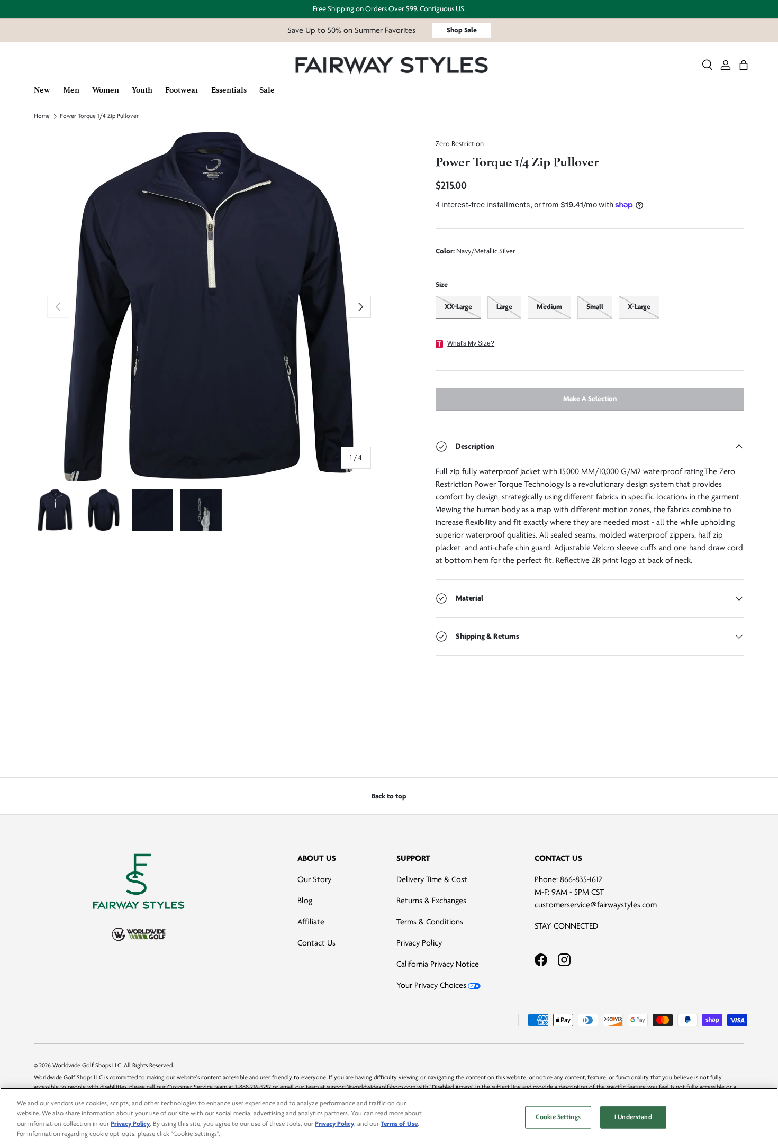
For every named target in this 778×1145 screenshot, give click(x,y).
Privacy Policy (419, 943)
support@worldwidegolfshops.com (371, 1087)
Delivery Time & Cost (431, 879)
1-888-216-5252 (253, 1087)
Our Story (314, 879)
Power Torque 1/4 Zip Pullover (99, 116)
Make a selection (590, 399)
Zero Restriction (460, 144)
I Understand (633, 1117)
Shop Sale (462, 30)
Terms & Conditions (429, 921)
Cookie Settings (558, 1117)
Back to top (389, 796)
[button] (743, 65)
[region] (389, 1116)
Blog (304, 900)
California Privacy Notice (437, 964)
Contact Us (316, 943)
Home (42, 116)
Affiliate (310, 921)
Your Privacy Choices (431, 985)
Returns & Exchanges (431, 900)
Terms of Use (399, 1124)
